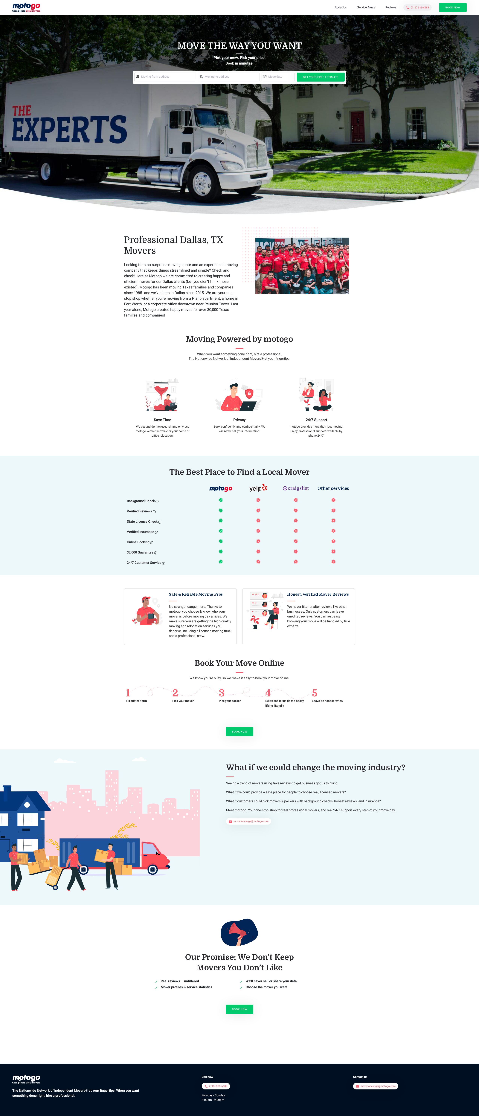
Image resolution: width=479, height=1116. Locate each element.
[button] (417, 7)
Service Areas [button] (366, 7)
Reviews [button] (390, 7)
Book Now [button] (452, 7)
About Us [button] (341, 7)
